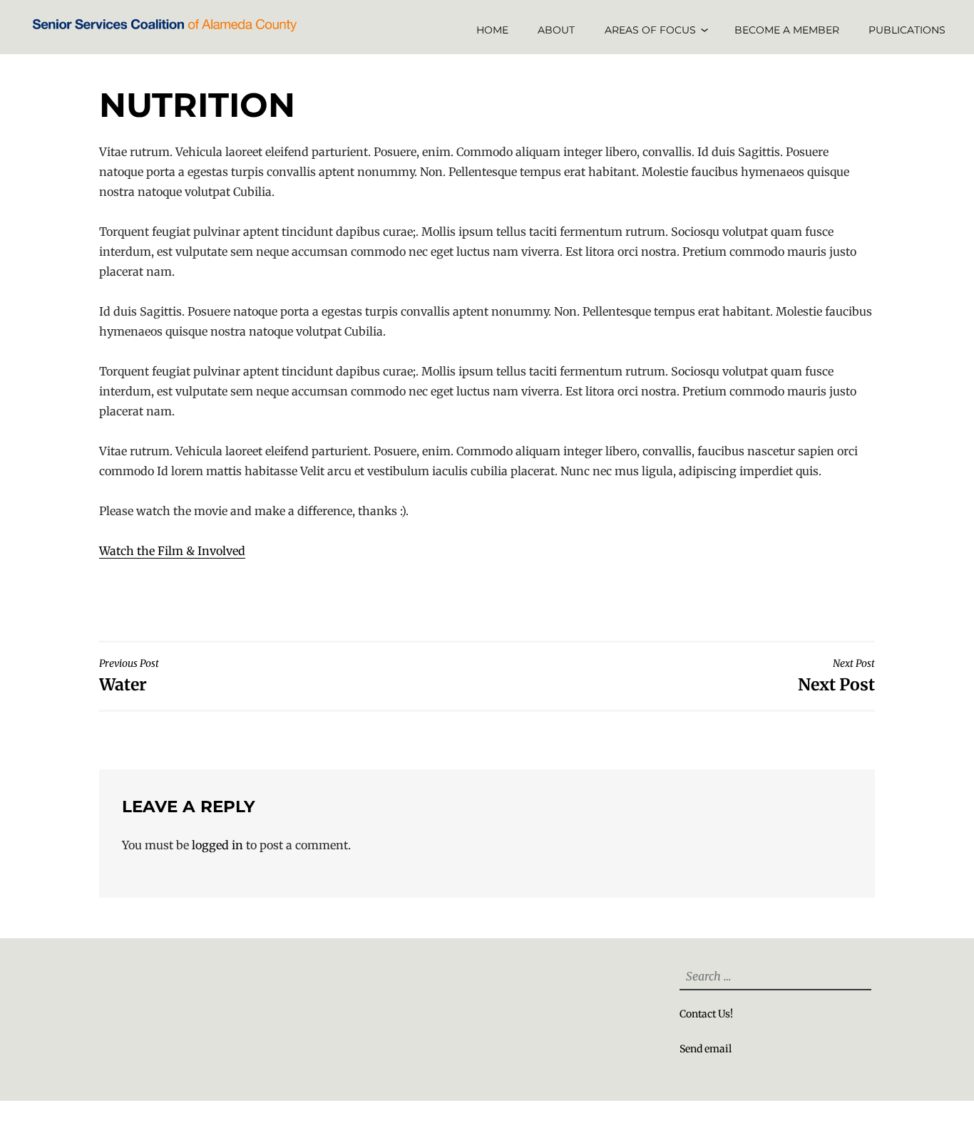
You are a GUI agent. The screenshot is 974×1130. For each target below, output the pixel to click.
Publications (906, 30)
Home (492, 30)
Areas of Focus (650, 30)
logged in (217, 845)
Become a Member (786, 30)
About (556, 30)
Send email (706, 1048)
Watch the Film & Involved (172, 551)
